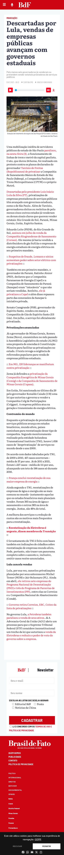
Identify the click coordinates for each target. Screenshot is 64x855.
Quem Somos (14, 753)
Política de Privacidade (20, 764)
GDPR (38, 839)
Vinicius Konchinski (44, 82)
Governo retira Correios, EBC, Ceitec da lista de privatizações (31, 606)
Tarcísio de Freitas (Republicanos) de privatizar (25, 169)
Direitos (12, 782)
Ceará (10, 804)
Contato (12, 760)
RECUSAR (17, 846)
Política (11, 773)
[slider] (30, 90)
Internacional (14, 778)
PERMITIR (46, 846)
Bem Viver (12, 786)
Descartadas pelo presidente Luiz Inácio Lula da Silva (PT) (30, 193)
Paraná (11, 823)
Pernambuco (13, 828)
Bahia (10, 799)
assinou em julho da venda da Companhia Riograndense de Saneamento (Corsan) (31, 236)
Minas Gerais (13, 813)
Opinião (11, 794)
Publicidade (14, 757)
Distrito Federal (14, 808)
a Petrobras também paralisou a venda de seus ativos (29, 616)
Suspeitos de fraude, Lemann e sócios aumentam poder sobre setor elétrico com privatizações (31, 259)
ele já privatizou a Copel (26, 292)
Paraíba (11, 818)
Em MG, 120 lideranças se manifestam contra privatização (30, 365)
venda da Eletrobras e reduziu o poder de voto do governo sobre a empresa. (31, 635)
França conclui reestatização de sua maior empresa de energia (28, 479)
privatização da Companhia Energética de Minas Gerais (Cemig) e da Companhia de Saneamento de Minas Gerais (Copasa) (32, 379)
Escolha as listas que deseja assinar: (29, 700)
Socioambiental (15, 790)
